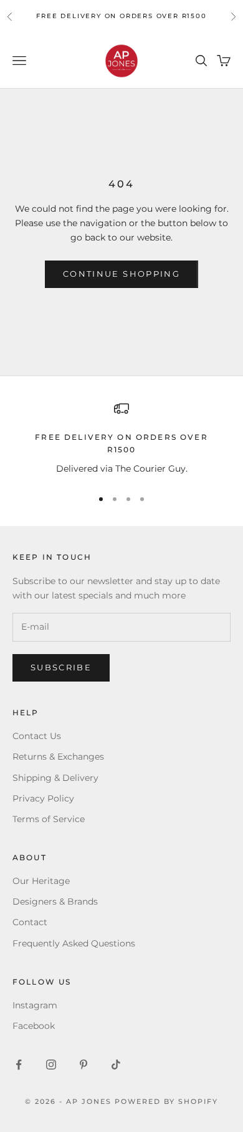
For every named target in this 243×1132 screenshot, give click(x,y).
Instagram (34, 1005)
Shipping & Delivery (55, 777)
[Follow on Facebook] (18, 1064)
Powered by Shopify (166, 1101)
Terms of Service (48, 819)
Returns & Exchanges (58, 756)
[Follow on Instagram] (51, 1064)
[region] (121, 439)
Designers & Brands (55, 901)
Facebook (33, 1025)
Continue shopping (121, 274)
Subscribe (61, 667)
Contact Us (36, 736)
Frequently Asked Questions (73, 943)
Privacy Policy (43, 798)
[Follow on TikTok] (116, 1064)
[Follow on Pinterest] (83, 1064)
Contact (29, 922)
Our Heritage (41, 880)
